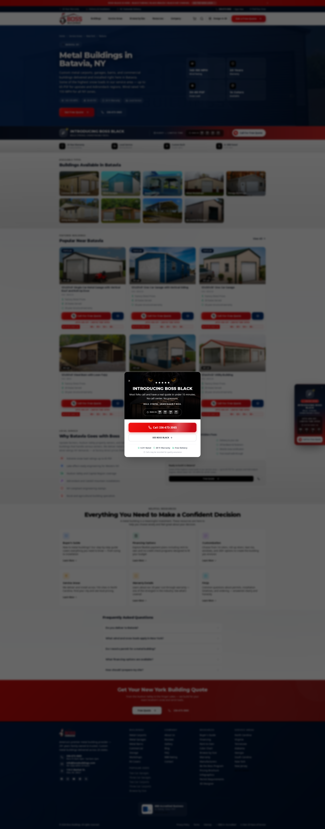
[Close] (129, 381)
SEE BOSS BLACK (160, 437)
